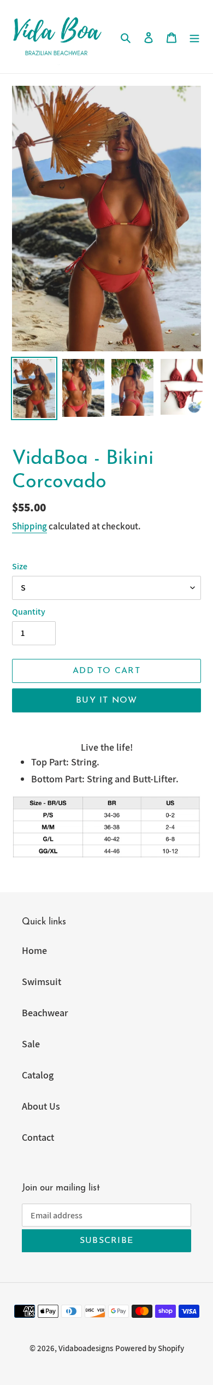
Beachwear (45, 1012)
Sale (31, 1044)
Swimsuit (41, 981)
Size (19, 566)
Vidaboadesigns (85, 1348)
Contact (38, 1137)
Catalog (38, 1075)
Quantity (28, 611)
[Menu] (194, 36)
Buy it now (106, 700)
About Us (41, 1106)
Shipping (29, 526)
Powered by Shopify (149, 1348)
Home (34, 950)
